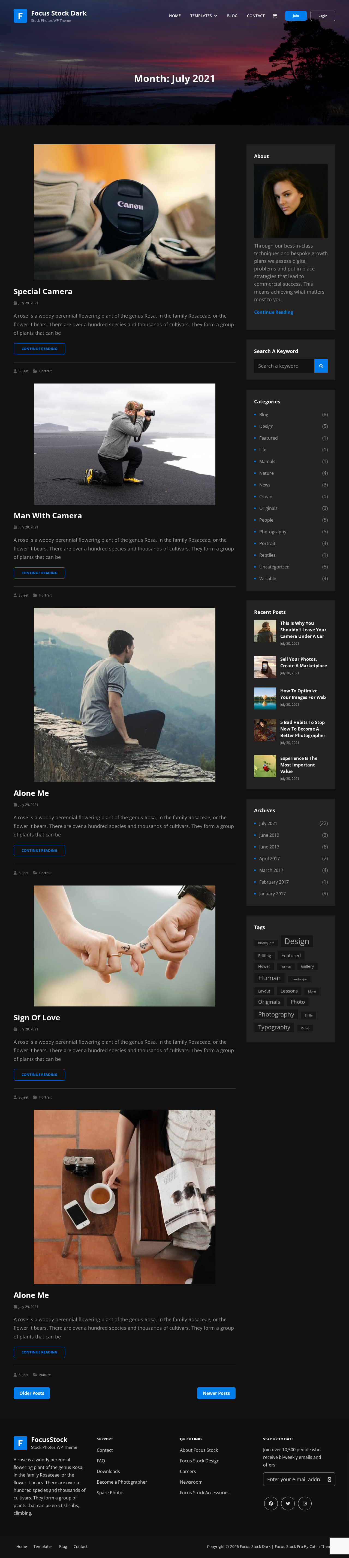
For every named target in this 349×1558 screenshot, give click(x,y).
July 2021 (268, 823)
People (266, 520)
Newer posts (216, 1393)
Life (262, 450)
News (264, 485)
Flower (264, 966)
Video (305, 1028)
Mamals (267, 461)
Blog (232, 15)
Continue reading (43, 350)
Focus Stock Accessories (205, 1493)
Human (269, 977)
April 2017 (269, 859)
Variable (267, 579)
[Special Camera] (125, 212)
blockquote (266, 943)
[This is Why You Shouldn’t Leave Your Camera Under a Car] (265, 630)
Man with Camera (48, 515)
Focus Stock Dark (59, 12)
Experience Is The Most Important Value (298, 764)
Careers (188, 1471)
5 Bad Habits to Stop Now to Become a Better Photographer (302, 728)
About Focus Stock (199, 1450)
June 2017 (269, 847)
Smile (308, 1015)
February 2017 (274, 882)
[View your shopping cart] (275, 16)
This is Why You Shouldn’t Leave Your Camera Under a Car (303, 629)
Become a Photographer (122, 1482)
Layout (264, 991)
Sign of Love (37, 1017)
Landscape (299, 979)
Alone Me (31, 793)
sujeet (24, 371)
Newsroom (191, 1482)
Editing (264, 955)
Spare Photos (111, 1493)
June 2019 (269, 835)
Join (296, 15)
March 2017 (271, 870)
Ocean (265, 497)
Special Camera (43, 291)
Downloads (108, 1471)
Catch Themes (322, 1546)
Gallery (307, 966)
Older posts (31, 1393)
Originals (268, 508)
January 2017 (272, 894)
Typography (274, 1027)
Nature (45, 1374)
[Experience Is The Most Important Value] (265, 765)
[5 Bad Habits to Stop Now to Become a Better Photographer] (265, 729)
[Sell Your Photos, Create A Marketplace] (265, 666)
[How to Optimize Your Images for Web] (265, 698)
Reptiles (267, 555)
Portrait (45, 371)
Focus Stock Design (199, 1461)
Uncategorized (274, 567)
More (312, 991)
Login (322, 15)
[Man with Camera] (125, 444)
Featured (268, 438)
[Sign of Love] (125, 945)
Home (175, 15)
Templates (201, 15)
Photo (298, 1001)
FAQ (101, 1461)
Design (266, 426)
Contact (256, 15)
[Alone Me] (125, 695)
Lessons (289, 991)
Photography (272, 532)
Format (286, 967)
